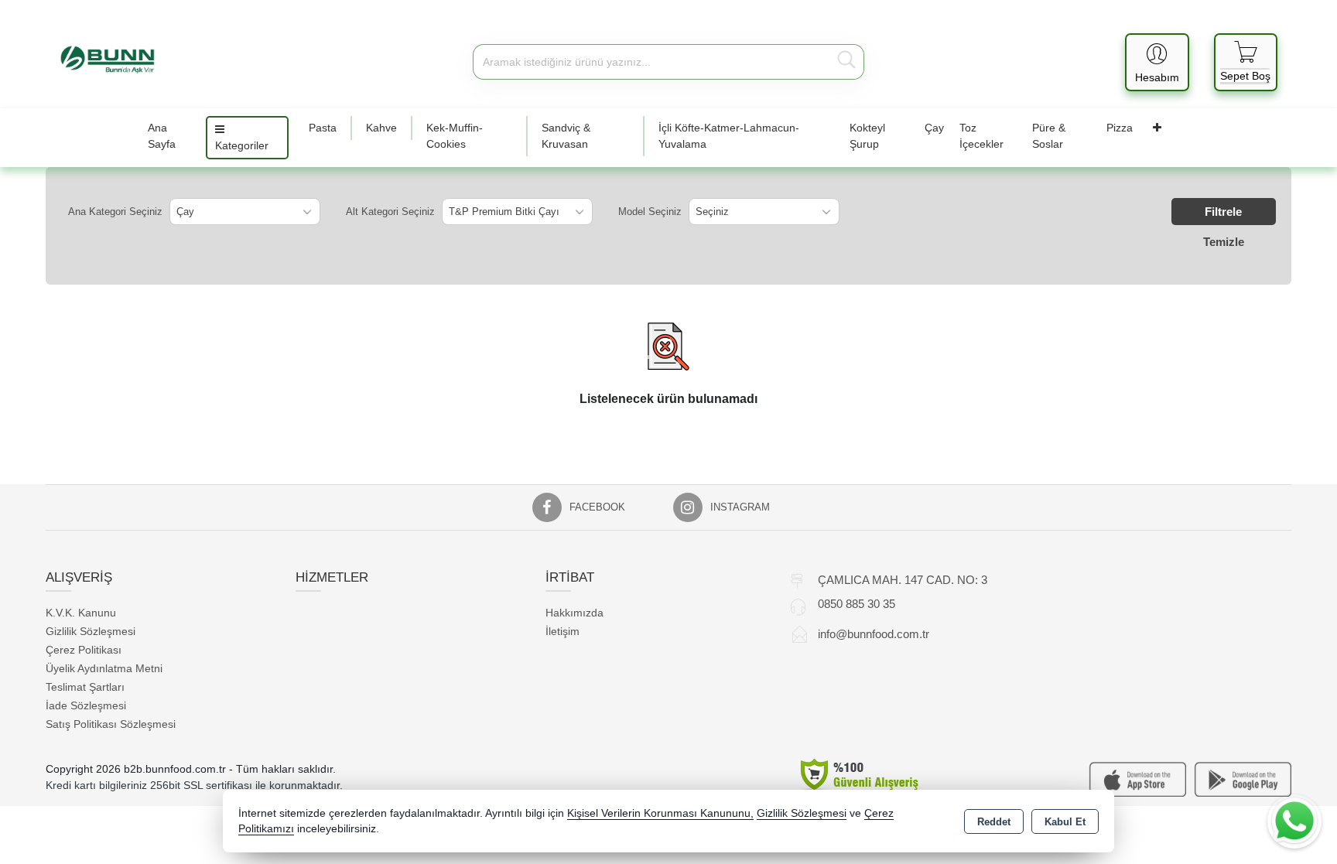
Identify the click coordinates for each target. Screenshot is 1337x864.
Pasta (323, 127)
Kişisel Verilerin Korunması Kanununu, (660, 813)
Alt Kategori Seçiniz (390, 211)
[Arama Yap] (846, 62)
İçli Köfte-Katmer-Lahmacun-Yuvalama (728, 135)
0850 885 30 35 (856, 603)
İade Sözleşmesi (86, 705)
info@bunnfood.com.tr (873, 633)
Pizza (1119, 127)
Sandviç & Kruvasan (566, 135)
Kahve (381, 127)
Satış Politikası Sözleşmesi (111, 724)
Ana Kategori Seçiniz (115, 211)
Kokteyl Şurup (867, 135)
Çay (934, 127)
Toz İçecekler (981, 135)
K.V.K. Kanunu (81, 612)
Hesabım (1157, 77)
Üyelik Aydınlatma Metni (104, 668)
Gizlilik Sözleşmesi (90, 631)
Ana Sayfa (162, 135)
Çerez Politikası (83, 650)
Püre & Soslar (1048, 135)
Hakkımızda (574, 612)
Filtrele (1223, 211)
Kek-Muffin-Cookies (454, 135)
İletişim (562, 631)
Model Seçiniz (650, 211)
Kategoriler (241, 145)
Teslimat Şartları (85, 687)
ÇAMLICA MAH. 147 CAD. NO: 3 (902, 579)
